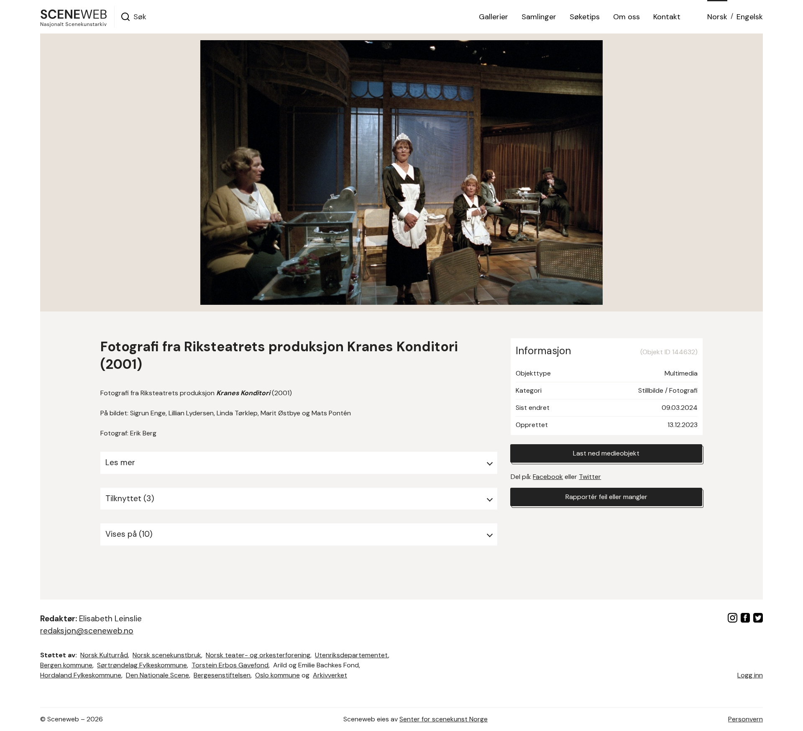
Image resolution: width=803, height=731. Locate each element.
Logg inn (750, 675)
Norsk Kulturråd (104, 655)
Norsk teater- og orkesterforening (258, 655)
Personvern (745, 719)
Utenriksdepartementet (351, 655)
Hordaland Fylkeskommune (80, 675)
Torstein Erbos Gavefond (230, 665)
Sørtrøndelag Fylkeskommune (142, 665)
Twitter (590, 476)
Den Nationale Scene (157, 675)
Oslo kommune (277, 675)
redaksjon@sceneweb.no (86, 630)
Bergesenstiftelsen (222, 675)
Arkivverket (330, 675)
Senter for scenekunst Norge (443, 719)
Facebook (548, 476)
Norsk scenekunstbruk (167, 655)
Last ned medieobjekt (606, 453)
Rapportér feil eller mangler (606, 496)
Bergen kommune (66, 665)
